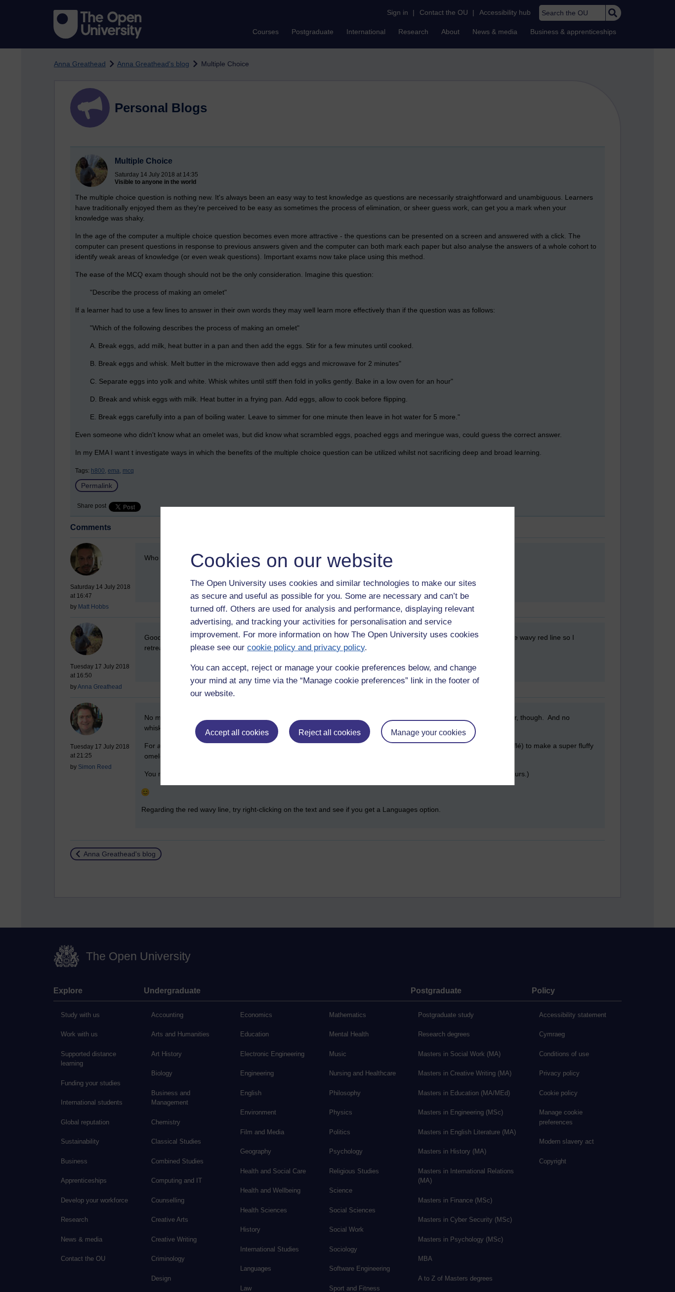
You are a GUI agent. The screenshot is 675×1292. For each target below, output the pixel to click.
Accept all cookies (237, 732)
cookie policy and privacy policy (306, 647)
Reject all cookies (329, 732)
